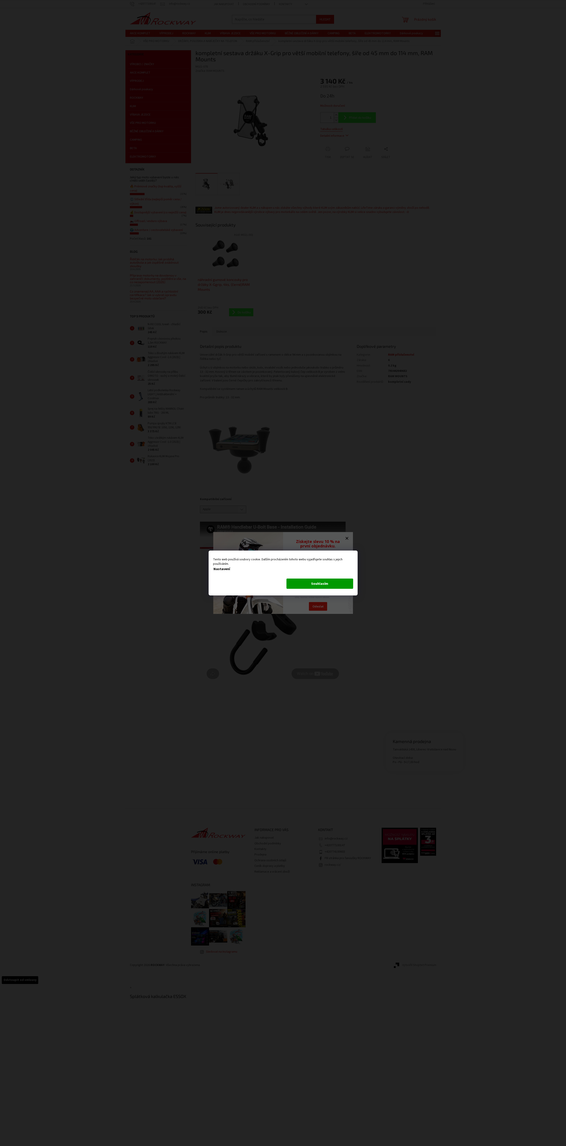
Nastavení (222, 569)
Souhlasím (319, 583)
